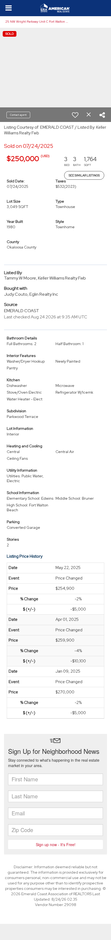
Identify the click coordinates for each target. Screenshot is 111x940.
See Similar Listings (84, 175)
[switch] (75, 115)
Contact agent (18, 115)
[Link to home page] (55, 8)
